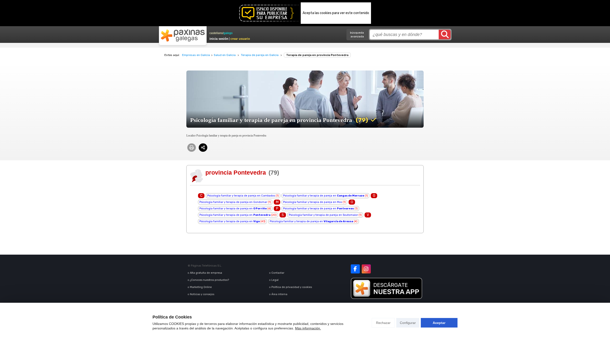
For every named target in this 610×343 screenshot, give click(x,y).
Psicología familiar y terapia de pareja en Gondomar (233, 202)
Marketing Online (201, 287)
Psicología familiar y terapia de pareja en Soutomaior (323, 215)
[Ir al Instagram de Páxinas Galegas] (366, 268)
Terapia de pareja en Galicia (260, 55)
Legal (275, 280)
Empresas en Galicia (196, 55)
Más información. (308, 328)
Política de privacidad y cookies (291, 287)
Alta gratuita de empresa (206, 272)
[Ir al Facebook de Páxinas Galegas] (355, 268)
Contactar (277, 272)
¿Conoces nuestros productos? (209, 280)
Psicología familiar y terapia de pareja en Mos (312, 202)
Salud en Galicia (225, 55)
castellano (216, 33)
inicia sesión (218, 38)
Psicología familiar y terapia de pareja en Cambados (241, 195)
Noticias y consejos (202, 294)
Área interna (279, 294)
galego (228, 33)
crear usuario (240, 38)
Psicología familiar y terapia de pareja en (323, 195)
